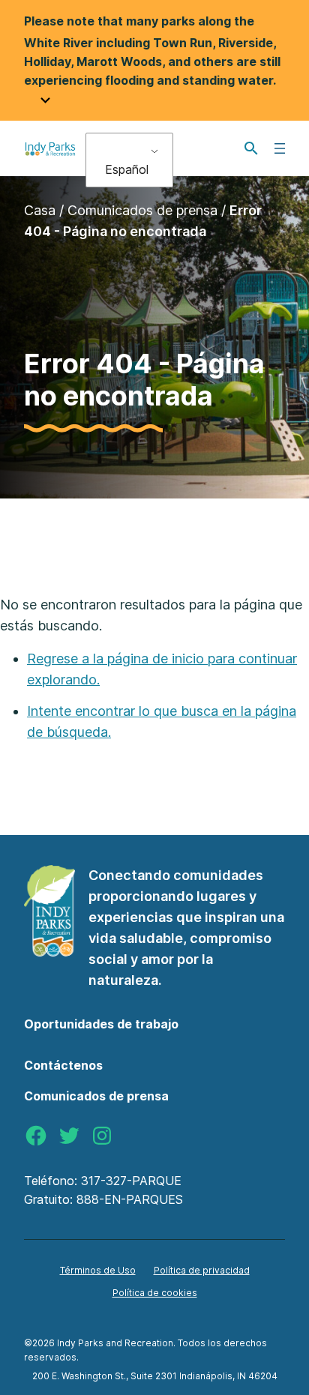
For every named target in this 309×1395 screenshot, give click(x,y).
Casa (40, 210)
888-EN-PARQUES (129, 1199)
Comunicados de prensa (143, 210)
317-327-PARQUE (131, 1180)
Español (126, 169)
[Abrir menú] (280, 148)
